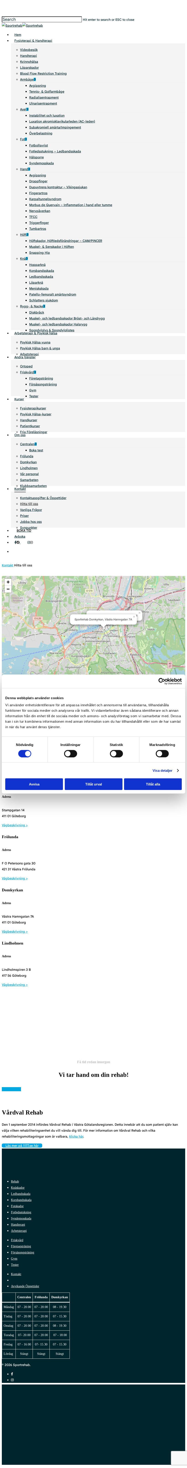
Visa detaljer (162, 770)
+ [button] (8, 582)
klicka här (76, 1136)
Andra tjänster (53, 1408)
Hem (41, 1388)
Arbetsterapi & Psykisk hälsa (70, 1401)
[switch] (70, 753)
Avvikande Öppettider (25, 1286)
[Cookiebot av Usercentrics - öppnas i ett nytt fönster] (162, 681)
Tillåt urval (93, 784)
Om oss (44, 1422)
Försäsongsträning (22, 1252)
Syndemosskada (21, 1218)
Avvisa (34, 784)
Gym (14, 1258)
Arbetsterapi (19, 1230)
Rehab (15, 1181)
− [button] (8, 589)
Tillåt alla (153, 784)
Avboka (45, 1442)
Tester (15, 1265)
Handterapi (18, 1224)
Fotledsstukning (21, 1212)
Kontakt (7, 565)
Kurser (44, 1415)
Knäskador (18, 1187)
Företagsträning (21, 1246)
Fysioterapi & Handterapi (66, 1395)
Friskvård (17, 1240)
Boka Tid (46, 1436)
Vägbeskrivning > (15, 825)
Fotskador (17, 1206)
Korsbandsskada (21, 1200)
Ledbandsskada (20, 1194)
